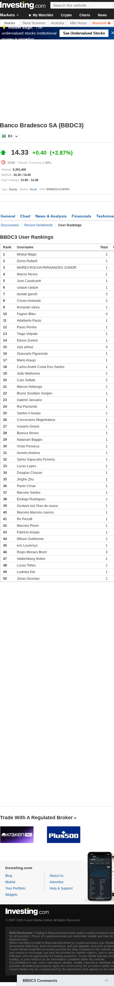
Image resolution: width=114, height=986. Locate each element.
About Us (56, 876)
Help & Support (61, 888)
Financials (81, 216)
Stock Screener (33, 23)
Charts (84, 15)
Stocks (9, 23)
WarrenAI (99, 23)
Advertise (57, 882)
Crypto (66, 15)
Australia (57, 23)
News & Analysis (51, 216)
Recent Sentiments (38, 225)
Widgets (11, 895)
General (8, 216)
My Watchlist (42, 15)
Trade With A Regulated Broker (36, 817)
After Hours (78, 23)
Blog (8, 876)
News (102, 15)
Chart (25, 216)
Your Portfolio (15, 888)
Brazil (33, 189)
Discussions (10, 225)
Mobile (10, 882)
